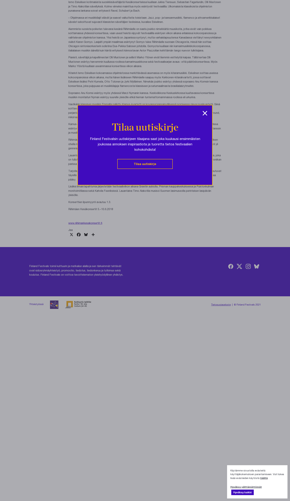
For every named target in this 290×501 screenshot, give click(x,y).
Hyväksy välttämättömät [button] (246, 486)
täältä (264, 477)
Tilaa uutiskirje (145, 164)
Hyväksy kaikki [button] (242, 492)
